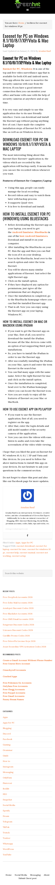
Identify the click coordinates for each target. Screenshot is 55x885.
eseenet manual (27, 552)
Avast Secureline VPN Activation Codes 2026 (24, 646)
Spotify (6, 810)
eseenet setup (19, 556)
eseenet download (25, 546)
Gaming (6, 744)
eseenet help (12, 552)
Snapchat (7, 799)
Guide (5, 755)
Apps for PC (27, 542)
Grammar (8, 750)
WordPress (8, 849)
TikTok (6, 827)
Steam (6, 816)
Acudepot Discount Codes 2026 (18, 608)
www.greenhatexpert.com (17, 529)
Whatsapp (8, 843)
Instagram (8, 766)
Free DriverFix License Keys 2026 (19, 641)
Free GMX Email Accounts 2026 (18, 619)
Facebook (7, 739)
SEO (5, 794)
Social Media (9, 805)
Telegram (7, 821)
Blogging (7, 728)
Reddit (6, 788)
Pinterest (7, 783)
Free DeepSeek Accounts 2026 (17, 597)
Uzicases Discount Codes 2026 (18, 630)
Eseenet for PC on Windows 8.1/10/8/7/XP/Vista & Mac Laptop (26, 40)
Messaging (8, 772)
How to (6, 761)
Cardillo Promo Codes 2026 (16, 635)
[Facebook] (27, 535)
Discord (7, 733)
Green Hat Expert (27, 4)
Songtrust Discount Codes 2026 (18, 624)
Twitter (6, 838)
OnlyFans (7, 777)
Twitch (6, 832)
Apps (17, 542)
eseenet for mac (18, 549)
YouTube (7, 854)
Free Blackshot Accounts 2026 (17, 613)
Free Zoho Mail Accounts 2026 (17, 602)
